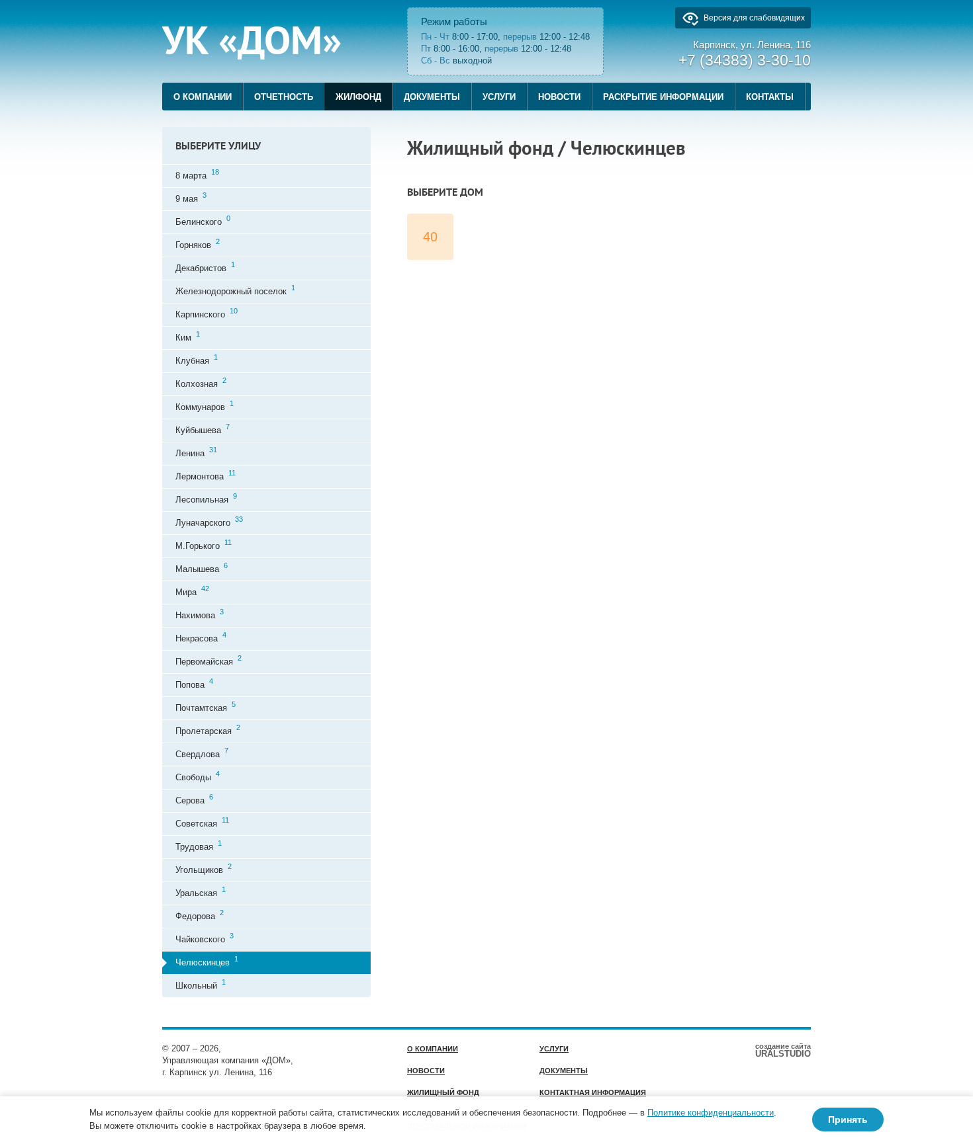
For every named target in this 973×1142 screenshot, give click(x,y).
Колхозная (200, 382)
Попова (194, 683)
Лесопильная (206, 498)
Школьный (200, 984)
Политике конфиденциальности (710, 1113)
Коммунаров (204, 405)
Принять (848, 1119)
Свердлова (201, 753)
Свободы (197, 776)
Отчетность (283, 97)
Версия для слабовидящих (754, 17)
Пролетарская (207, 729)
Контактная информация (592, 1092)
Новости (559, 97)
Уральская (200, 891)
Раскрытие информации (663, 97)
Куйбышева (202, 429)
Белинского (202, 220)
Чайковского (204, 938)
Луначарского (209, 521)
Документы (432, 97)
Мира (192, 591)
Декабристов (205, 267)
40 (430, 236)
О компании (202, 97)
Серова (194, 799)
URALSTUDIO (783, 1050)
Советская (202, 822)
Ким (187, 336)
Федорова (199, 915)
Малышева (201, 567)
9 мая (191, 197)
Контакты (770, 97)
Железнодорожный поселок (235, 290)
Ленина (196, 452)
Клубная (196, 359)
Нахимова (199, 614)
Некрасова (200, 637)
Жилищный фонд (443, 1092)
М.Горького (203, 544)
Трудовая (198, 845)
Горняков (197, 243)
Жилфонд (358, 97)
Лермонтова (205, 475)
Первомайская (208, 660)
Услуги (499, 97)
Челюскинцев (206, 961)
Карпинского (206, 313)
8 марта (197, 174)
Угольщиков (203, 868)
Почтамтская (205, 706)
